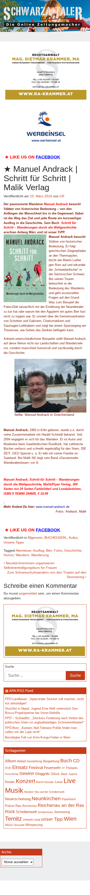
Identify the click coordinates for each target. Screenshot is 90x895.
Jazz (63, 774)
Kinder (10, 782)
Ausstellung (34, 761)
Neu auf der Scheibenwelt (49, 791)
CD (76, 760)
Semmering (62, 812)
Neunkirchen (46, 798)
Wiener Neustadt (14, 825)
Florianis (72, 768)
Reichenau (29, 806)
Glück (55, 774)
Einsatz (20, 767)
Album (10, 761)
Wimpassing (33, 825)
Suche (9, 666)
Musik (14, 790)
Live (70, 780)
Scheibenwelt (26, 812)
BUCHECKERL (55, 537)
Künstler (49, 782)
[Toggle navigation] (45, 36)
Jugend (72, 774)
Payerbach (69, 799)
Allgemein (35, 537)
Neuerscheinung (18, 799)
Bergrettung (51, 761)
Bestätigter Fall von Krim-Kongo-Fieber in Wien (37, 737)
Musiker (29, 791)
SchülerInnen (45, 812)
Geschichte (72, 550)
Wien (70, 819)
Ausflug (38, 550)
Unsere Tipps (14, 542)
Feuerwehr (52, 768)
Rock (10, 811)
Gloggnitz (42, 774)
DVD (8, 767)
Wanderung (40, 555)
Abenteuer (23, 550)
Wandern (22, 555)
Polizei (9, 806)
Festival (36, 767)
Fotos (58, 550)
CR (62, 196)
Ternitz (13, 818)
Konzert (25, 781)
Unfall (37, 819)
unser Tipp (52, 819)
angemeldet (28, 593)
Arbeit (21, 761)
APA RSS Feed (21, 691)
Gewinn (26, 773)
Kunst (39, 782)
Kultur (73, 537)
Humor (9, 555)
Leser (59, 782)
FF (63, 768)
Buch (66, 760)
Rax (18, 806)
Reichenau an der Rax (61, 805)
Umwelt (28, 819)
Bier (49, 550)
